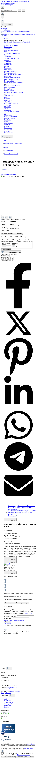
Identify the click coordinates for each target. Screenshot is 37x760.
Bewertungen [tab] (12, 516)
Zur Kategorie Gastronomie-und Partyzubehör (17, 42)
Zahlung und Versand (10, 704)
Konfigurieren (20, 756)
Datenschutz (7, 705)
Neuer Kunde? (28, 613)
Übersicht (4, 31)
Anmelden (4, 28)
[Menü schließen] (5, 94)
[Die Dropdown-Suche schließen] (23, 10)
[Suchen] (19, 10)
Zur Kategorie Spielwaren (11, 111)
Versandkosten (31, 744)
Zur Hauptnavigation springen (15, 2)
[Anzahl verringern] (4, 245)
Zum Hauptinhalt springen (8, 1)
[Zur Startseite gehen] (7, 4)
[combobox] (9, 11)
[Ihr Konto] (2, 21)
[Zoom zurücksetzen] (6, 217)
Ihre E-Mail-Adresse (10, 616)
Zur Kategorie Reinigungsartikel (13, 92)
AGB (5, 699)
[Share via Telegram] (18, 470)
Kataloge (6, 707)
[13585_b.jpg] (13, 176)
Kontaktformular (15, 691)
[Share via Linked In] (18, 408)
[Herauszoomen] (2, 217)
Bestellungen (26, 31)
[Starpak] (18, 169)
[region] (17, 197)
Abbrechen (7, 623)
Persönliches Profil (12, 31)
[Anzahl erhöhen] (13, 245)
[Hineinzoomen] (10, 217)
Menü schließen (8, 25)
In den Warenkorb (6, 249)
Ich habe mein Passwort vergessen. (14, 620)
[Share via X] (18, 337)
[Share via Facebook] (18, 308)
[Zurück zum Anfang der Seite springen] (2, 751)
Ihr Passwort (8, 618)
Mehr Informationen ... (23, 755)
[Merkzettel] (2, 19)
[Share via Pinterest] (18, 375)
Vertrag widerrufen (6, 693)
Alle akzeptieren (29, 756)
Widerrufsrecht (8, 702)
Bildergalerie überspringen (8, 174)
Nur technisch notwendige (8, 756)
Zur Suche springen (21, 1)
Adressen (20, 31)
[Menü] (2, 7)
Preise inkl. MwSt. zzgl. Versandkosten (11, 233)
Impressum (7, 700)
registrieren (7, 30)
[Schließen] (1, 215)
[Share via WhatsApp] (18, 441)
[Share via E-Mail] (18, 499)
